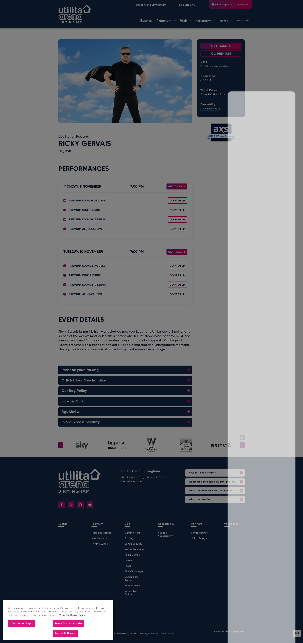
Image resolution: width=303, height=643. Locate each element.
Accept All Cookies (65, 633)
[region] (58, 620)
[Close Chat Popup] (292, 35)
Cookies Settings (21, 623)
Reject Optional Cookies (68, 623)
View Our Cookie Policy (72, 615)
